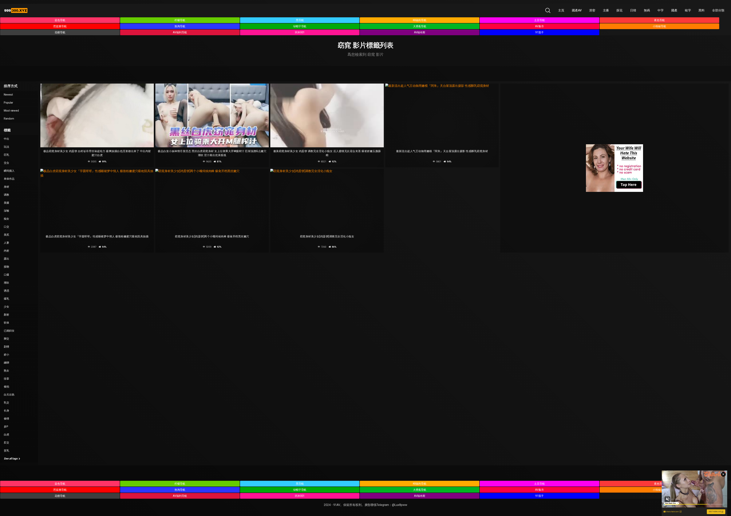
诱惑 (6, 290)
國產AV (577, 10)
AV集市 (539, 26)
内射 (6, 250)
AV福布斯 (419, 32)
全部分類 (718, 10)
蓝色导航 (60, 20)
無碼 (647, 10)
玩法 (6, 146)
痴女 (6, 218)
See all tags (11, 458)
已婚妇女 (9, 330)
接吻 (6, 266)
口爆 (6, 274)
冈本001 (300, 32)
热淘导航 (180, 26)
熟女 (6, 370)
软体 (6, 322)
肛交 (6, 442)
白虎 (6, 434)
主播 (606, 10)
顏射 (6, 314)
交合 (6, 162)
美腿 (6, 202)
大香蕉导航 (419, 26)
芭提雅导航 (60, 26)
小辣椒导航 (659, 26)
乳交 (6, 402)
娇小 (6, 354)
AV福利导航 (180, 32)
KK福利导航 (420, 20)
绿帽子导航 (299, 26)
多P (6, 426)
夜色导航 (659, 20)
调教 (6, 194)
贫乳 (6, 450)
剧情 (6, 346)
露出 (6, 258)
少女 (6, 306)
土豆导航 (539, 20)
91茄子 (539, 32)
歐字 (688, 10)
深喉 (6, 210)
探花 (619, 10)
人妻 (6, 242)
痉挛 (6, 378)
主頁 (561, 10)
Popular (8, 102)
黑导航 (300, 20)
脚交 (6, 338)
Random (9, 118)
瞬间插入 (9, 170)
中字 (661, 10)
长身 (6, 410)
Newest (8, 94)
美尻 (6, 234)
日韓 (633, 10)
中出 (6, 138)
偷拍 (6, 386)
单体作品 (9, 178)
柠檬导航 (180, 20)
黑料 (701, 10)
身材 (6, 186)
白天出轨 (9, 394)
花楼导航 (60, 32)
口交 (6, 226)
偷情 (6, 418)
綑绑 (6, 362)
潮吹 (6, 282)
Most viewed (11, 110)
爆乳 (6, 298)
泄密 (592, 10)
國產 (674, 10)
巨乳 (6, 154)
